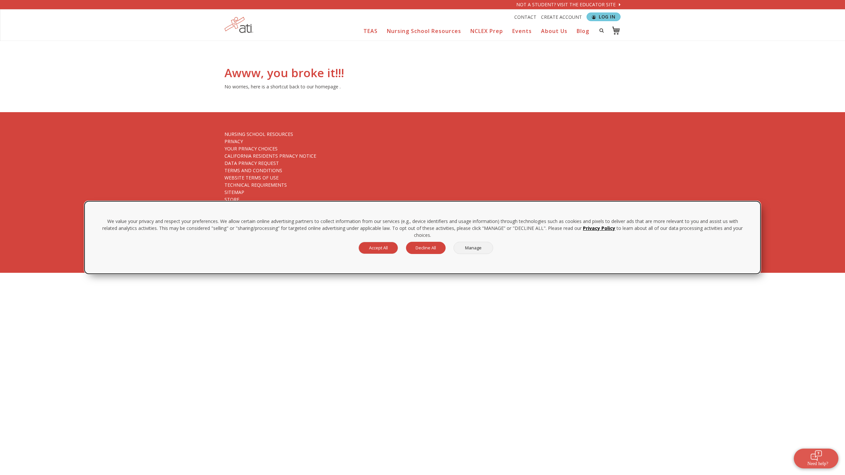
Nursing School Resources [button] (424, 31)
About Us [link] (554, 31)
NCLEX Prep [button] (486, 31)
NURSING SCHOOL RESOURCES (258, 134)
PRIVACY (233, 141)
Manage (473, 248)
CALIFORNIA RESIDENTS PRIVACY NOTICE (270, 156)
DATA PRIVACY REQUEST (251, 163)
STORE (231, 199)
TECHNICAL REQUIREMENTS (255, 185)
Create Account (561, 17)
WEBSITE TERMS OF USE (251, 177)
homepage (326, 86)
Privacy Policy (599, 228)
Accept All (378, 248)
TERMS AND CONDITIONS (253, 170)
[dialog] (422, 237)
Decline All (426, 248)
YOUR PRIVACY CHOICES (251, 148)
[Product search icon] (601, 30)
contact (525, 17)
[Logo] (239, 25)
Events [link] (522, 31)
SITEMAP (234, 192)
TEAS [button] (370, 31)
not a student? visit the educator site (566, 4)
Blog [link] (583, 31)
